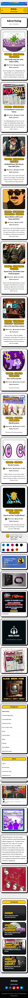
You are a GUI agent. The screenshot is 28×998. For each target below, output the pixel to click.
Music (3, 739)
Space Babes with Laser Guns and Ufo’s (14, 218)
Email (3, 731)
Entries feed (5, 767)
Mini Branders (14, 423)
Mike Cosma (10, 65)
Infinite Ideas (14, 161)
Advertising (8, 54)
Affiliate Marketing (18, 54)
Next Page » (14, 539)
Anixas (14, 9)
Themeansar (13, 995)
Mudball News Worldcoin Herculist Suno (14, 165)
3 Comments (14, 332)
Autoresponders (14, 56)
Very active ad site (14, 378)
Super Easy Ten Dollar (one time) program (14, 272)
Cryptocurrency (6, 723)
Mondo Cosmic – (14, 465)
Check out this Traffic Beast (14, 515)
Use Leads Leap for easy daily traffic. (14, 60)
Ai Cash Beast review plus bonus (14, 110)
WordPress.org (6, 775)
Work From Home (18, 323)
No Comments (15, 67)
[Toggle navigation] (2, 10)
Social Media (5, 747)
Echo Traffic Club (7, 727)
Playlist (4, 743)
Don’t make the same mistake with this (11, 916)
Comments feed (6, 771)
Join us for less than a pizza (14, 326)
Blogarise (22, 993)
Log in (4, 763)
